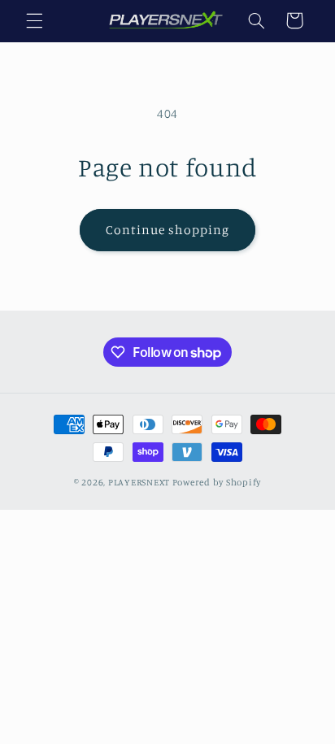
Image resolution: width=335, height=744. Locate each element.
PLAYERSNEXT (139, 482)
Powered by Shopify (216, 482)
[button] (34, 20)
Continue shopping (168, 229)
